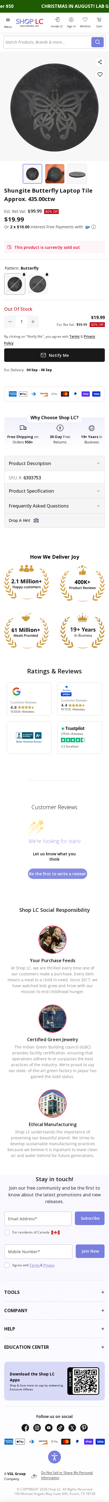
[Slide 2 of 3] (55, 174)
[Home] (32, 23)
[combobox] (48, 42)
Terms (35, 1265)
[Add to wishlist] (100, 75)
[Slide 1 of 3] (32, 174)
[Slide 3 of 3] (77, 174)
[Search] (97, 42)
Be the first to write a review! (57, 873)
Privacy (48, 1265)
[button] (93, 227)
